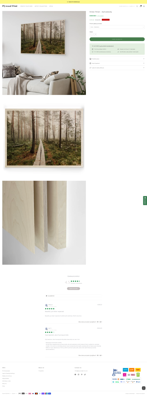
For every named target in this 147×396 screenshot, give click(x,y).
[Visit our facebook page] (75, 374)
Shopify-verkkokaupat (130, 393)
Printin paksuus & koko (96, 23)
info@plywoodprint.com (81, 371)
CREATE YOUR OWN (26, 6)
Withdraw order (6, 381)
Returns (4, 383)
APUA (51, 6)
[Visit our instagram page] (78, 374)
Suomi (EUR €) (123, 6)
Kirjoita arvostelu (73, 288)
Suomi (131, 6)
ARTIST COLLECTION (41, 6)
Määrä (91, 32)
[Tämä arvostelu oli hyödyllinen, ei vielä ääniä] (97, 322)
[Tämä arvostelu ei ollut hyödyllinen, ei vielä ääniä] (100, 322)
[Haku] (137, 6)
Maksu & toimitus (7, 376)
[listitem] (73, 2)
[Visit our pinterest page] (81, 374)
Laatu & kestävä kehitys (8, 373)
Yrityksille (41, 371)
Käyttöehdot (5, 378)
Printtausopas (6, 371)
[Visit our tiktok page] (85, 374)
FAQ (3, 386)
